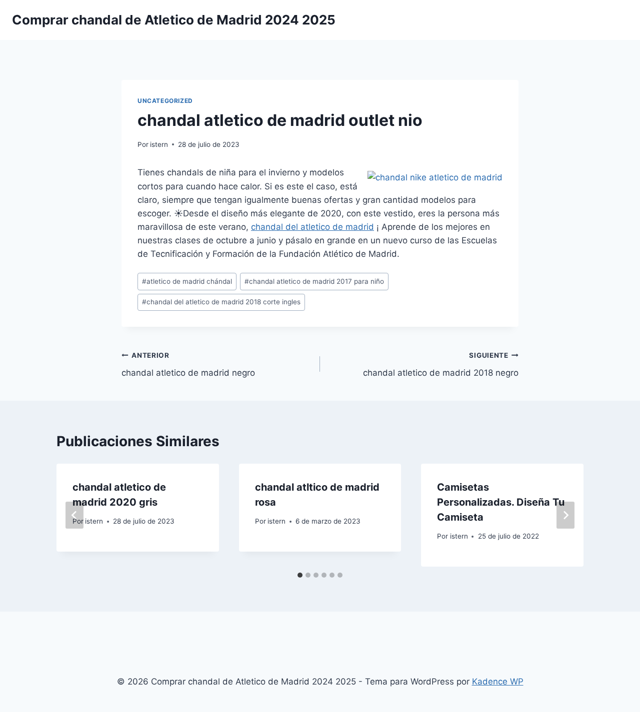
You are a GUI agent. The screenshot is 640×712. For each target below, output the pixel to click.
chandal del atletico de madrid (312, 227)
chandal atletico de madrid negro (188, 364)
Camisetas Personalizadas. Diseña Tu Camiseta (500, 502)
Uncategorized (165, 100)
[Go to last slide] (75, 515)
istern (159, 144)
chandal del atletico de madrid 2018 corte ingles (221, 302)
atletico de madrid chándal (187, 281)
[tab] (300, 575)
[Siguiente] (565, 515)
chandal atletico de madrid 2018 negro (440, 364)
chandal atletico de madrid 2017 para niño (314, 281)
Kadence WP (498, 682)
